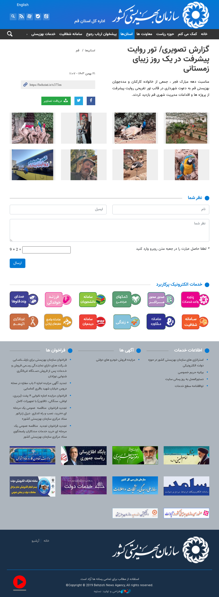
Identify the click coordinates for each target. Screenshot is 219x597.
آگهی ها (126, 350)
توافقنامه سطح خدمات (189, 386)
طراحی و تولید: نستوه (107, 591)
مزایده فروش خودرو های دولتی (115, 360)
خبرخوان (21, 16)
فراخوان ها (55, 350)
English (23, 5)
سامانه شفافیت (70, 34)
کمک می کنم (187, 34)
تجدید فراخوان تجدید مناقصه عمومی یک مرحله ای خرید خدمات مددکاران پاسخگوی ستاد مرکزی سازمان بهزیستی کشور (40, 431)
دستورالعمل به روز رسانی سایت (184, 379)
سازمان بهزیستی (143, 15)
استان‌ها (127, 34)
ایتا (46, 16)
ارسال (17, 263)
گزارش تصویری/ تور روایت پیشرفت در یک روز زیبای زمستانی (168, 59)
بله (38, 16)
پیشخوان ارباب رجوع (101, 34)
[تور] (186, 128)
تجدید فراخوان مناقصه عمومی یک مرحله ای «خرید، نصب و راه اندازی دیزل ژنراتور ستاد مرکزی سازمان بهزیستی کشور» (40, 413)
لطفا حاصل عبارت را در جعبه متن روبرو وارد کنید (172, 249)
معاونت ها (144, 34)
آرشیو (35, 540)
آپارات (29, 16)
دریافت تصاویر (53, 101)
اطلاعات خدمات (188, 350)
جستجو (13, 16)
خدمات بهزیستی (43, 34)
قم (77, 50)
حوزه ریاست (165, 34)
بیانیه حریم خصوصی (191, 372)
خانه (204, 34)
